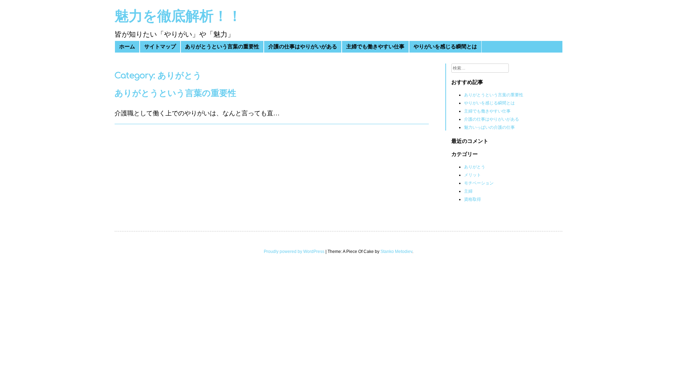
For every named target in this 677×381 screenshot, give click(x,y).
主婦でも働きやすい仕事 (375, 47)
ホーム (127, 47)
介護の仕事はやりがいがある (302, 47)
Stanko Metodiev (396, 251)
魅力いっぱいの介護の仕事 (489, 127)
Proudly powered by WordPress (294, 251)
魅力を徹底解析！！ (178, 16)
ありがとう (474, 166)
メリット (472, 175)
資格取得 (472, 199)
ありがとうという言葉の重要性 (222, 47)
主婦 (468, 191)
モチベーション (479, 183)
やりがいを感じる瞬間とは (445, 47)
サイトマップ (160, 47)
